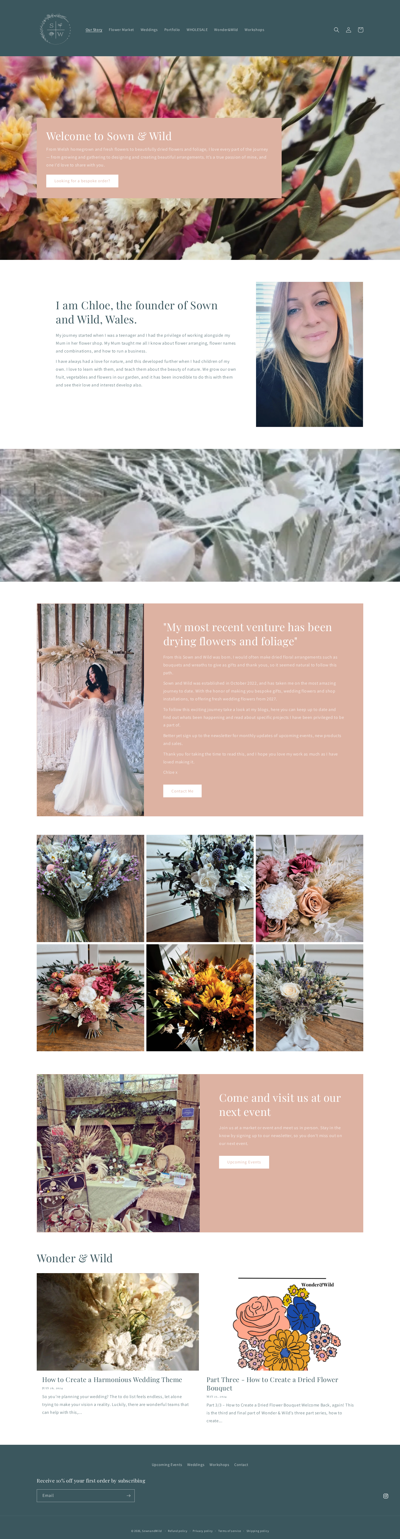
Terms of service (229, 1531)
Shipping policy (258, 1531)
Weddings (195, 1464)
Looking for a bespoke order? (82, 180)
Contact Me (182, 791)
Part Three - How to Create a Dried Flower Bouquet (272, 1383)
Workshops (219, 1464)
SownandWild (152, 1531)
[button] (337, 30)
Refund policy (177, 1531)
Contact (241, 1464)
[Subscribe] (128, 1495)
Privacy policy (203, 1531)
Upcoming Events (244, 1162)
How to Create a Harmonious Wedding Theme (112, 1379)
